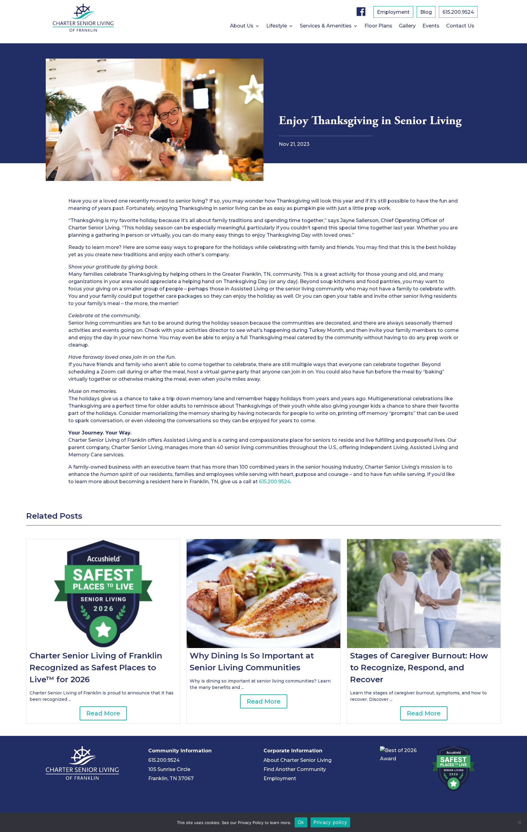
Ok (301, 822)
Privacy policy (330, 822)
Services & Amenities (326, 26)
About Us (241, 26)
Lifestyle (276, 26)
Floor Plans (378, 26)
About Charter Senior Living (298, 760)
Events (430, 26)
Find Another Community (295, 769)
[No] (519, 822)
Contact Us (460, 26)
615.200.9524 (458, 12)
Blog (426, 12)
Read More (103, 713)
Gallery (407, 26)
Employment (393, 12)
